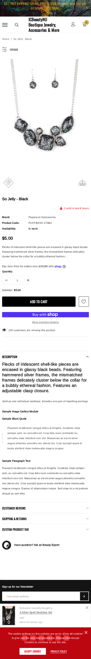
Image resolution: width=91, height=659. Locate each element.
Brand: (6, 217)
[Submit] (84, 596)
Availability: (9, 228)
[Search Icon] (17, 25)
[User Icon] (73, 25)
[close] (87, 8)
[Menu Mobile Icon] (5, 25)
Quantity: (7, 271)
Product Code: (10, 222)
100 (10, 330)
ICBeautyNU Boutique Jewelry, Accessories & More (44, 25)
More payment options (45, 322)
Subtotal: (7, 290)
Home (5, 39)
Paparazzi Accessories (42, 217)
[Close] (87, 607)
